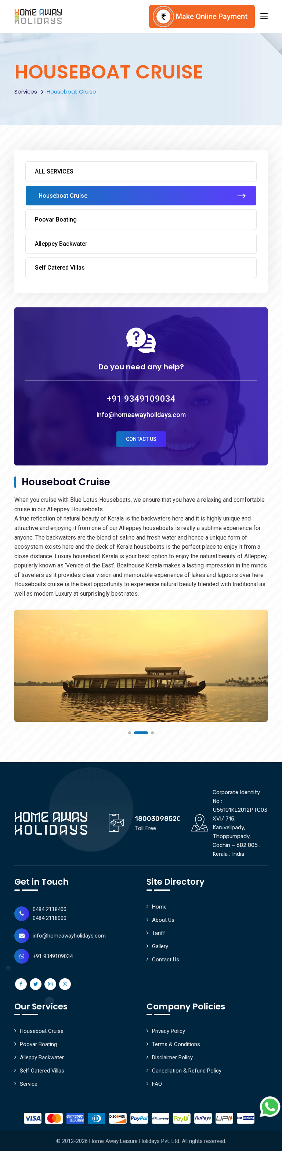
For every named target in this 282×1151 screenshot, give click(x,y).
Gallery (160, 946)
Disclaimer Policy (172, 1057)
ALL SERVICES (54, 171)
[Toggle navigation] (264, 16)
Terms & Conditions (176, 1044)
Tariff (158, 933)
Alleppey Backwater (61, 243)
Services (25, 91)
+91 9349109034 (141, 399)
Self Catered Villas (60, 267)
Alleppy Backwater (42, 1057)
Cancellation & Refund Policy (186, 1070)
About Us (163, 920)
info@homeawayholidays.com (141, 415)
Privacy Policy (168, 1031)
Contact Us (141, 439)
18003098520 (158, 819)
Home (159, 906)
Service (28, 1084)
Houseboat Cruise (63, 195)
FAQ (157, 1084)
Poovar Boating (56, 219)
